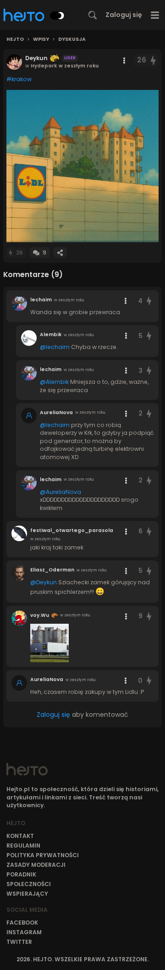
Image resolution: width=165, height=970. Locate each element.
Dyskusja (72, 39)
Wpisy (41, 39)
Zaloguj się (123, 14)
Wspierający (27, 894)
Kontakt (20, 836)
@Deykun (43, 582)
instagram (24, 932)
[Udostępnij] (60, 252)
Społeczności (28, 884)
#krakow (19, 79)
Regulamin (23, 845)
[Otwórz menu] (155, 15)
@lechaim (55, 347)
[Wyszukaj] (92, 15)
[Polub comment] (149, 301)
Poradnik (21, 874)
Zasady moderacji (36, 865)
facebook (22, 922)
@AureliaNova (60, 492)
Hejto (15, 39)
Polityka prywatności (42, 855)
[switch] (57, 15)
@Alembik (54, 382)
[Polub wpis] (153, 60)
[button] (82, 166)
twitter (19, 942)
